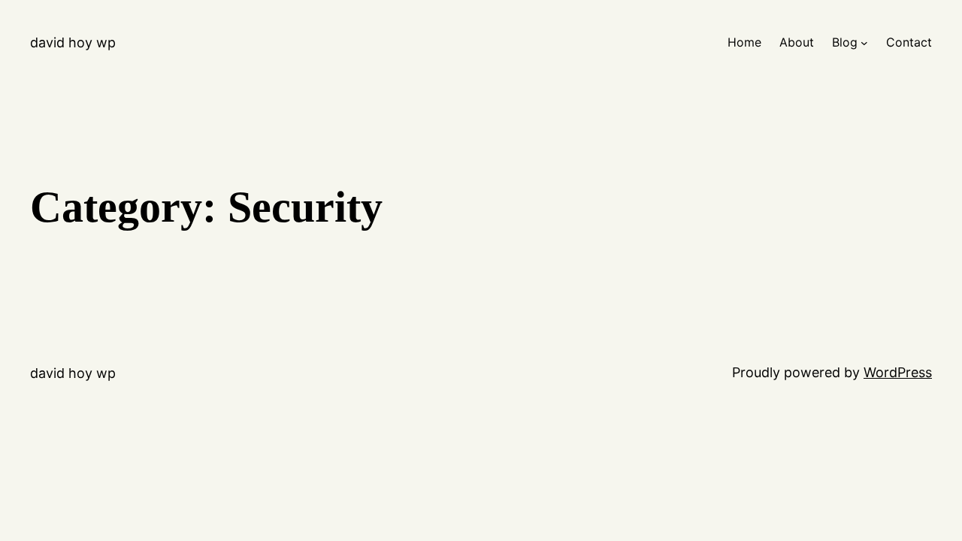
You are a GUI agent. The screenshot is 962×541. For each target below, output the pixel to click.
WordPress (898, 372)
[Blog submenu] (864, 43)
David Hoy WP (73, 42)
